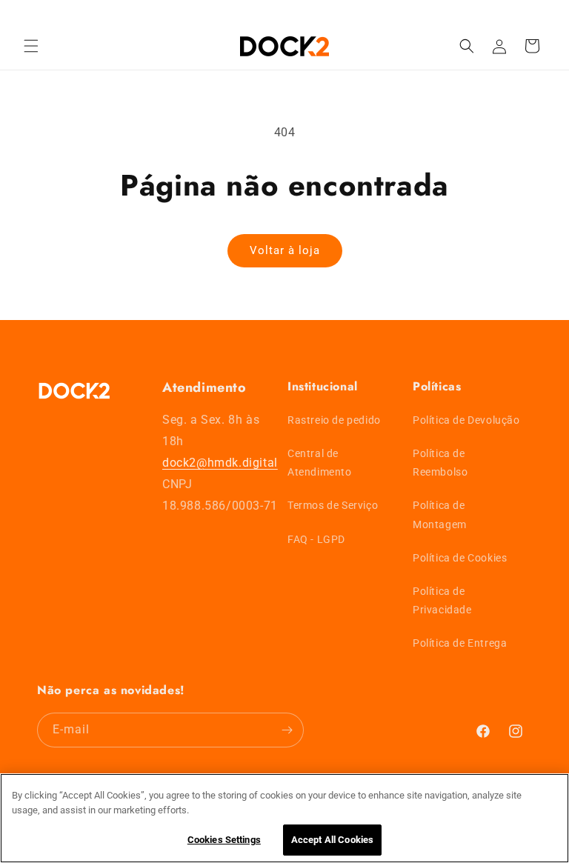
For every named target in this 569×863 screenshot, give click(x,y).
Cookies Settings (224, 839)
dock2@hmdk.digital (220, 463)
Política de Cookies (460, 558)
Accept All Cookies (332, 839)
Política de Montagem (440, 514)
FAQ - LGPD (316, 539)
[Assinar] (286, 730)
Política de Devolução (466, 420)
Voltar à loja (285, 250)
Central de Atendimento (319, 462)
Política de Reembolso (440, 462)
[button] (31, 46)
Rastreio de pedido (334, 420)
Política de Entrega (460, 643)
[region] (284, 818)
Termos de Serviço (332, 505)
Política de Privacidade (442, 600)
